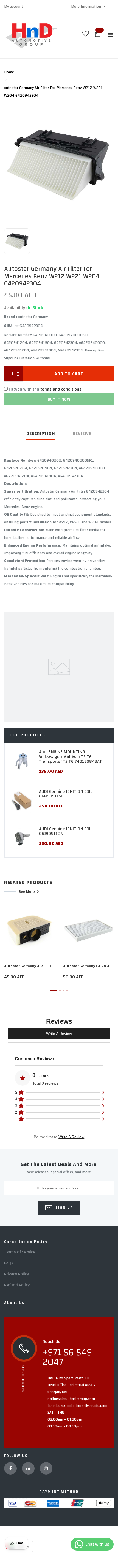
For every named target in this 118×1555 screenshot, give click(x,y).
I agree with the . (45, 389)
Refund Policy (17, 1285)
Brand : (10, 316)
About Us (14, 1302)
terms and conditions (61, 389)
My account (13, 6)
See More (27, 891)
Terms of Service (19, 1252)
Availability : (15, 308)
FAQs (8, 1263)
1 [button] (53, 990)
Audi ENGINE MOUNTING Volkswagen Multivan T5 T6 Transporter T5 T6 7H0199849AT (70, 757)
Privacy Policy (16, 1274)
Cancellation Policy (26, 1241)
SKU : (8, 325)
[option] (59, 164)
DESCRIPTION (40, 433)
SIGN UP (63, 1207)
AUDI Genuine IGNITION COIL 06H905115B (65, 794)
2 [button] (60, 990)
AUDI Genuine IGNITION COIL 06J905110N (65, 831)
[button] (88, 6)
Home (9, 72)
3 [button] (63, 990)
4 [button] (67, 990)
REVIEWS (82, 433)
